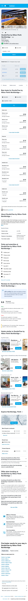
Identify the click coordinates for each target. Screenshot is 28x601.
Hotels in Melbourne (5, 560)
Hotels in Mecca (5, 559)
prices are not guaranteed (6, 582)
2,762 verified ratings (13, 43)
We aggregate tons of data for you (9, 588)
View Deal (18, 348)
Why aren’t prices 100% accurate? (10, 590)
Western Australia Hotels (19, 596)
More (2, 225)
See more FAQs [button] (14, 507)
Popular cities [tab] (5, 550)
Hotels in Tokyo (4, 575)
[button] (2, 5)
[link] (8, 351)
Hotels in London (5, 571)
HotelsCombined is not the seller (9, 586)
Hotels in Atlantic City (6, 570)
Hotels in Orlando (5, 564)
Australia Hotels (7, 596)
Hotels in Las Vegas (5, 557)
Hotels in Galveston (5, 573)
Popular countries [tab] (14, 550)
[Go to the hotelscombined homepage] (9, 5)
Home (2, 596)
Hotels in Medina (5, 566)
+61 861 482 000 (5, 41)
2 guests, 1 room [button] (6, 51)
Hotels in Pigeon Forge (6, 562)
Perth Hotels (5, 598)
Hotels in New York (5, 568)
